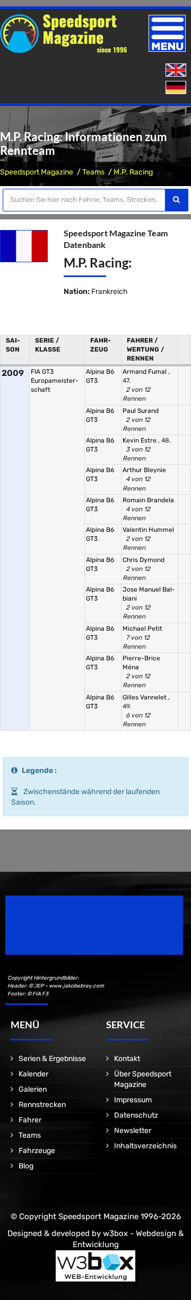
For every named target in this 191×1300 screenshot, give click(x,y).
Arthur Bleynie (144, 470)
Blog (26, 1165)
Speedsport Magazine (36, 172)
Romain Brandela (148, 500)
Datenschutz (136, 1115)
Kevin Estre (140, 440)
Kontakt (127, 1058)
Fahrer (30, 1119)
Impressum (133, 1099)
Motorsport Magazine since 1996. (66, 932)
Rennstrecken (42, 1104)
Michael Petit (142, 628)
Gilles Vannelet (145, 697)
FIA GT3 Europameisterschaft (55, 380)
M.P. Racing (133, 172)
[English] (176, 70)
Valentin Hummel (148, 529)
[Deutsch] (176, 88)
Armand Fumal (145, 371)
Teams (93, 172)
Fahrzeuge (37, 1150)
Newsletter (132, 1130)
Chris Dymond (143, 560)
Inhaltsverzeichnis (145, 1145)
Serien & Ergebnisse (52, 1058)
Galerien (33, 1089)
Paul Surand (141, 410)
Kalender (33, 1073)
